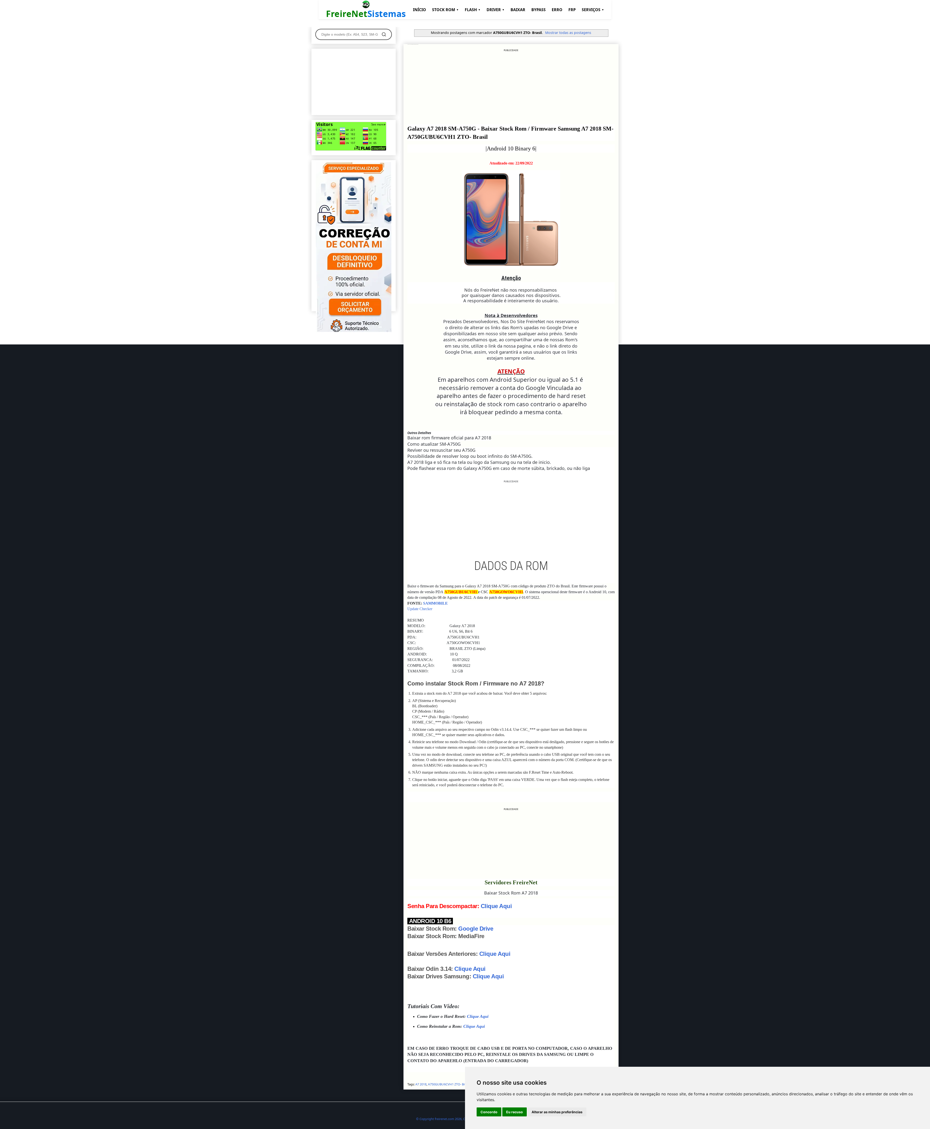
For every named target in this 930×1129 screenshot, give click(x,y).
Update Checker (419, 609)
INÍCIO (419, 9)
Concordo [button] (488, 1112)
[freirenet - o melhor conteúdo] (353, 331)
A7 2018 (420, 1084)
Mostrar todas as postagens (568, 32)
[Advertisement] (511, 86)
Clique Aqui (496, 906)
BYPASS (538, 9)
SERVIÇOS (593, 9)
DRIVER (495, 9)
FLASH (472, 9)
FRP (572, 9)
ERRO (557, 9)
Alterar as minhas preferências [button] (557, 1112)
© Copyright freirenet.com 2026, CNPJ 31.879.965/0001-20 (457, 1119)
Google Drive (475, 928)
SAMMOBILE (435, 603)
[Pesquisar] (384, 34)
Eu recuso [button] (514, 1112)
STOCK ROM (445, 9)
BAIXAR (518, 9)
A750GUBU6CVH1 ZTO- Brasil (449, 1084)
